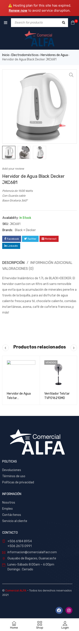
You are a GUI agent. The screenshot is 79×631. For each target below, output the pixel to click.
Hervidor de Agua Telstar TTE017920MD (19, 398)
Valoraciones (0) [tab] (17, 269)
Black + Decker (25, 230)
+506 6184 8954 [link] (19, 541)
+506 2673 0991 (19, 546)
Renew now (18, 10)
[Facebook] (59, 610)
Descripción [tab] (13, 263)
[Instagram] (68, 610)
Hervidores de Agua (54, 55)
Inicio (5, 55)
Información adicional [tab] (51, 263)
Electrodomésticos (25, 55)
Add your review (13, 168)
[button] (71, 75)
